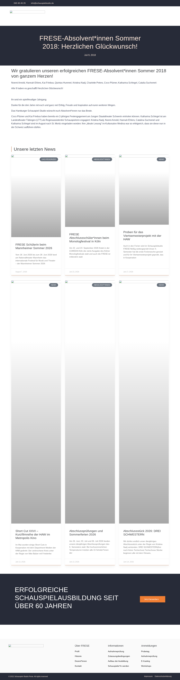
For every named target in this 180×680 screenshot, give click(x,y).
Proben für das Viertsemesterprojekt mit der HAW (142, 235)
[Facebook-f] (151, 3)
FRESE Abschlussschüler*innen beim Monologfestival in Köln (89, 238)
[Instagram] (166, 3)
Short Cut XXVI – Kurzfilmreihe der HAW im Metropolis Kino (32, 534)
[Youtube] (158, 3)
